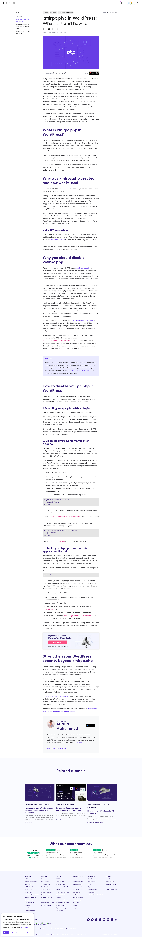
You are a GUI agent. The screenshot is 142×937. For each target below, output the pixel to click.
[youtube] (104, 919)
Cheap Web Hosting (30, 913)
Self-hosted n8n (29, 887)
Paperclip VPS (28, 908)
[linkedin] (88, 919)
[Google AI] (59, 73)
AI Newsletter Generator (62, 902)
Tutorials (46, 12)
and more (55, 924)
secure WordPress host (81, 370)
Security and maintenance (65, 12)
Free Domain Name (46, 887)
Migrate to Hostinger (61, 908)
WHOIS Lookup (45, 889)
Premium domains (46, 905)
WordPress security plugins (83, 320)
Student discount (92, 889)
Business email (28, 889)
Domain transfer (45, 894)
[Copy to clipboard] (107, 13)
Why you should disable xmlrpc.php (23, 32)
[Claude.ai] (56, 73)
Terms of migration (78, 897)
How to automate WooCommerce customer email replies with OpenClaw (39, 810)
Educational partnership (79, 887)
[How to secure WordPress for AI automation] (102, 792)
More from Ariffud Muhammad (57, 748)
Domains (43, 879)
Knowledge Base (110, 881)
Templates (58, 889)
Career (89, 884)
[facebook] (92, 919)
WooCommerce (43, 804)
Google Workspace (30, 910)
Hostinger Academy (111, 884)
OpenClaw (27, 905)
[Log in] (138, 3)
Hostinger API (59, 910)
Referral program (77, 889)
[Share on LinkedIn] (116, 13)
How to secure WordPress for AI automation (100, 812)
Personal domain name (47, 902)
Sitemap (75, 905)
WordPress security (82, 268)
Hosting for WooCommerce (32, 894)
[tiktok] (112, 919)
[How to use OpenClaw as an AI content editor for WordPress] (71, 792)
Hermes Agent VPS (30, 902)
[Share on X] (110, 13)
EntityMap (75, 908)
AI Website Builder (60, 884)
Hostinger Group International (96, 894)
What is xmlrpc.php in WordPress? (22, 20)
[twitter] (100, 919)
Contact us (109, 887)
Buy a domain (45, 881)
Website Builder (60, 881)
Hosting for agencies (30, 897)
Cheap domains (45, 884)
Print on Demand (60, 894)
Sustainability (91, 892)
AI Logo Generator (61, 905)
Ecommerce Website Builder (63, 887)
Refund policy (49, 928)
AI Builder (58, 879)
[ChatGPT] (53, 73)
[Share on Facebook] (113, 13)
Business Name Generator (63, 900)
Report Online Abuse (111, 889)
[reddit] (108, 919)
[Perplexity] (65, 73)
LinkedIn (79, 743)
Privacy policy (40, 928)
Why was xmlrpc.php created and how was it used (23, 26)
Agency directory (77, 892)
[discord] (116, 919)
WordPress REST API (57, 240)
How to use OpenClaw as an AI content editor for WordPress (68, 809)
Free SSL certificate (46, 892)
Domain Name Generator (62, 892)
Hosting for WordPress (31, 881)
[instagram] (96, 919)
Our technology (92, 881)
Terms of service (58, 928)
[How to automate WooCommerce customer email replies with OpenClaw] (40, 792)
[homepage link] (9, 3)
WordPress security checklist (57, 696)
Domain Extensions (46, 897)
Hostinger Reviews (78, 881)
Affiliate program (77, 884)
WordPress (53, 12)
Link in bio (58, 897)
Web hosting (28, 879)
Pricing (20, 3)
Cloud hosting (28, 892)
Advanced (73, 804)
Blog (89, 887)
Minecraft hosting (29, 900)
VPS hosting (28, 884)
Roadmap (75, 894)
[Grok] (62, 73)
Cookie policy (24, 927)
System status (77, 900)
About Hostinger (92, 879)
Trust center (76, 902)
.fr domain (44, 900)
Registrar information (70, 928)
